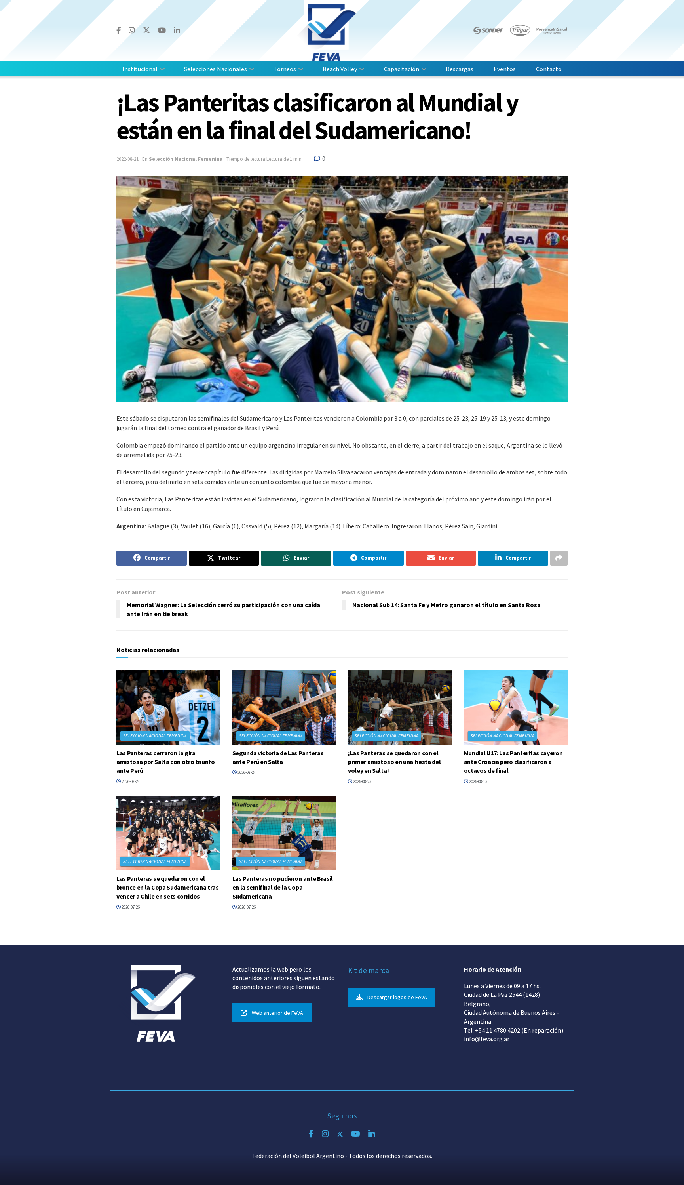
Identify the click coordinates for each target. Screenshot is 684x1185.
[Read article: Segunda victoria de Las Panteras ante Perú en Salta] (284, 707)
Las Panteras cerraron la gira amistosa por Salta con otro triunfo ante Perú (165, 762)
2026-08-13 (477, 781)
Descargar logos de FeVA (397, 997)
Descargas (459, 69)
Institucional (140, 69)
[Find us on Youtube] (162, 30)
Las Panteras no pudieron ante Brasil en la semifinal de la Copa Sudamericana (282, 887)
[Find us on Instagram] (132, 30)
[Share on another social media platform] (559, 558)
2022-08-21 (127, 159)
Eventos (505, 69)
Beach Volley (340, 69)
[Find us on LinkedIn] (177, 30)
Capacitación (401, 69)
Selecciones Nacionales (215, 69)
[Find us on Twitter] (146, 30)
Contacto (549, 69)
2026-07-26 (130, 907)
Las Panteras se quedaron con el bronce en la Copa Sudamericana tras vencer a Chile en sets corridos (167, 887)
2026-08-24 (130, 781)
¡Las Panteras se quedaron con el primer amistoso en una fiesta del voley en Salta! (394, 762)
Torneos (285, 69)
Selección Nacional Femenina (186, 159)
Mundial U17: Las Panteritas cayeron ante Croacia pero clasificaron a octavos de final (513, 762)
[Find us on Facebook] (118, 30)
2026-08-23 (361, 781)
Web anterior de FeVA (277, 1012)
